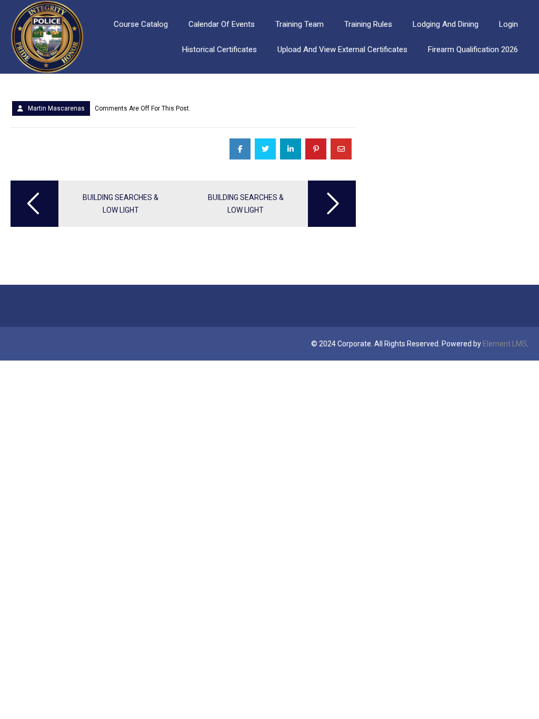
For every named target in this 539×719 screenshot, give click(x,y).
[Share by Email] (341, 148)
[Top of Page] (509, 691)
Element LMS (505, 343)
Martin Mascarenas (56, 108)
